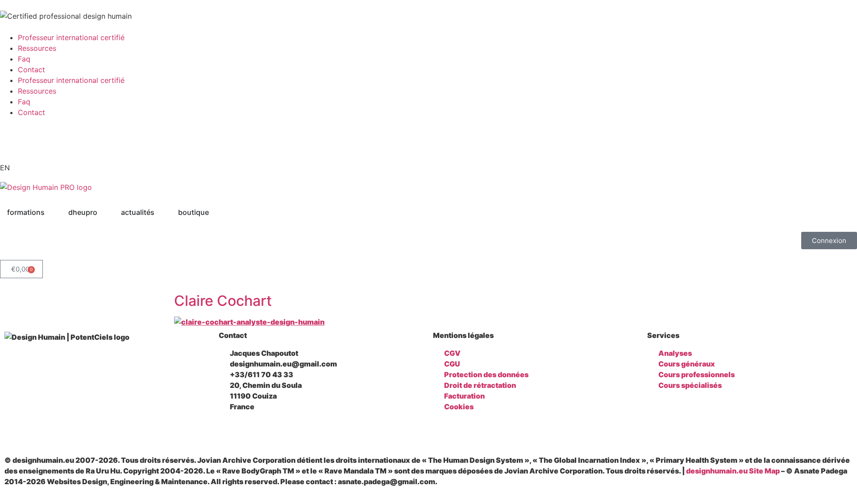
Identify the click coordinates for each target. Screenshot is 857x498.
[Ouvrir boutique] (214, 212)
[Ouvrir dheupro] (103, 212)
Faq (24, 58)
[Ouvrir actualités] (160, 212)
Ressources (37, 48)
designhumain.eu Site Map (733, 470)
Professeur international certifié (71, 37)
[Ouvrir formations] (50, 212)
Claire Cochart (223, 300)
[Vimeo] (134, 432)
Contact (31, 69)
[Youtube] (11, 139)
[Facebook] (15, 432)
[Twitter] (86, 432)
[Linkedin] (39, 432)
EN (5, 167)
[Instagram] (63, 432)
